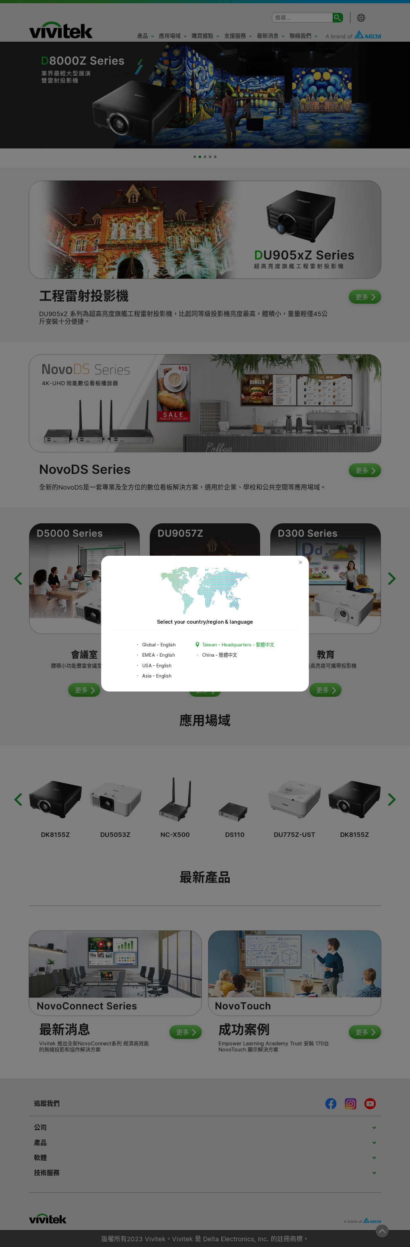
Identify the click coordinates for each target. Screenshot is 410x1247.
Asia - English (156, 675)
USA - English (157, 665)
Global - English (159, 644)
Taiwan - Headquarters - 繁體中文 (238, 644)
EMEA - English (158, 655)
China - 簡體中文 (219, 655)
